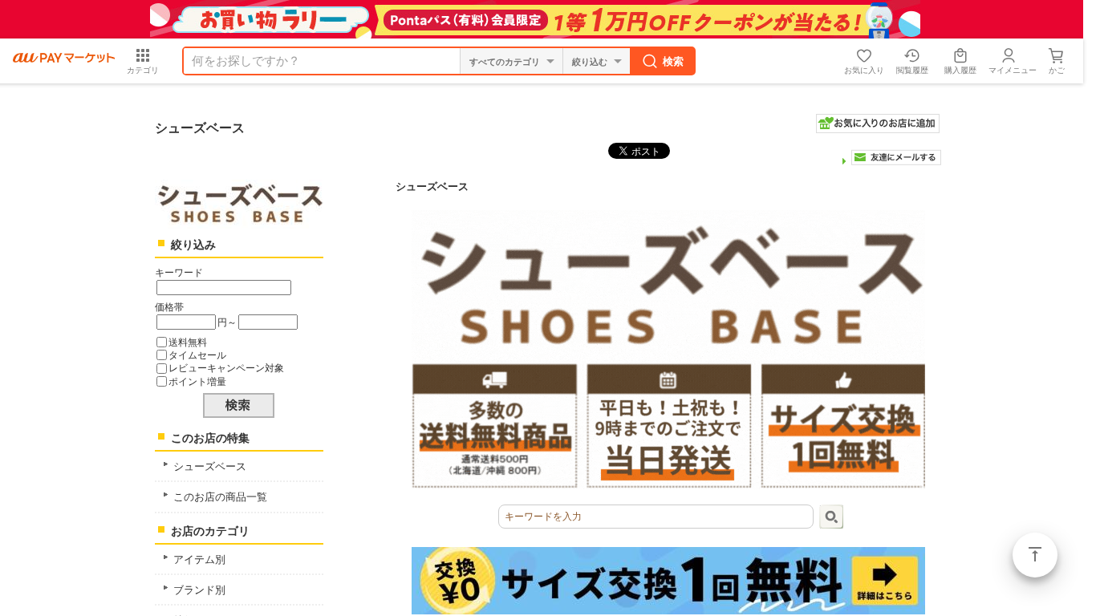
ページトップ (1035, 555)
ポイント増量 (197, 381)
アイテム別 (199, 559)
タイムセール (197, 355)
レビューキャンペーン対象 (226, 368)
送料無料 (187, 342)
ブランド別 (199, 590)
